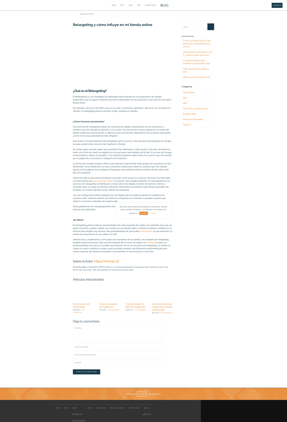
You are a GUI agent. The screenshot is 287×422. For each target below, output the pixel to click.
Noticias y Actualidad (193, 119)
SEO (122, 5)
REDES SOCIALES (117, 408)
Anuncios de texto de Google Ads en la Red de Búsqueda (162, 293)
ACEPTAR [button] (153, 213)
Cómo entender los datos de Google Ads (136, 293)
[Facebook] (224, 411)
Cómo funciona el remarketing (83, 293)
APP (139, 5)
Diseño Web (189, 92)
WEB (114, 5)
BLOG (164, 5)
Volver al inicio (87, 13)
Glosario (187, 124)
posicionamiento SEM (102, 181)
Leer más (144, 213)
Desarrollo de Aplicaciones (195, 108)
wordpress (77, 414)
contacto (142, 394)
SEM (131, 5)
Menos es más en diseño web (196, 77)
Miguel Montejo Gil (106, 261)
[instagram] (224, 419)
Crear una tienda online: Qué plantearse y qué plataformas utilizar (196, 43)
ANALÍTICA (101, 408)
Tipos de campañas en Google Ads (109, 293)
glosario (147, 414)
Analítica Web (189, 114)
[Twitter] (224, 415)
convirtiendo (146, 231)
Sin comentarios (114, 310)
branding (150, 242)
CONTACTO (277, 5)
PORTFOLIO (150, 5)
